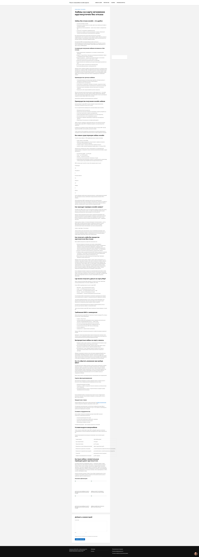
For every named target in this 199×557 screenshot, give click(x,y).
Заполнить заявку (175, 547)
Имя (75, 532)
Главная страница (77, 9)
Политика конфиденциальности (117, 551)
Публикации (93, 549)
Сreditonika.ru (71, 549)
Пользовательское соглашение (117, 549)
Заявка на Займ (98, 2)
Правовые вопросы (121, 2)
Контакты (92, 551)
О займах (113, 2)
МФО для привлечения (101, 402)
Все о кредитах (83, 9)
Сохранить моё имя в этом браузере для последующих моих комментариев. (86, 536)
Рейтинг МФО (106, 2)
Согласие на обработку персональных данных (120, 553)
